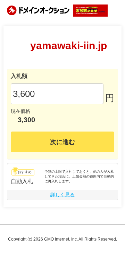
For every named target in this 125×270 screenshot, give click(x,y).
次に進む (62, 141)
